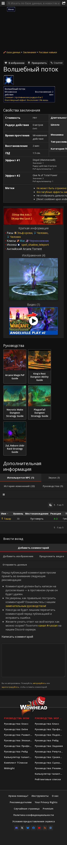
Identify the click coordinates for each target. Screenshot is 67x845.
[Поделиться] (63, 3)
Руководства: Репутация (49, 751)
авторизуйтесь (39, 683)
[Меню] (3, 3)
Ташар (7, 518)
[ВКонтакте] (50, 827)
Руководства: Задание (49, 746)
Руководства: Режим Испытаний (49, 768)
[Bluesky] (27, 827)
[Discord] (16, 827)
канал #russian (48, 625)
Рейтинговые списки (48, 779)
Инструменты (40, 795)
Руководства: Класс (16, 723)
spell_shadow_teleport (35, 244)
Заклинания (29, 52)
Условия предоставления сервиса (33, 821)
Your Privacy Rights (46, 802)
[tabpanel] (33, 516)
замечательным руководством (26, 606)
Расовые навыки (48, 52)
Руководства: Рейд (16, 751)
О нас (55, 795)
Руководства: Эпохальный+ (18, 740)
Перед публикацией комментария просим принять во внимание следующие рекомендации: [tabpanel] (31, 629)
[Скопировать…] (50, 505)
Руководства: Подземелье (49, 734)
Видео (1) (33, 304)
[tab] (20, 478)
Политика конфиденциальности (33, 815)
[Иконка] (9, 80)
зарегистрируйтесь (10, 687)
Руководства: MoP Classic (49, 718)
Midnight (9, 768)
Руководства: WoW (16, 718)
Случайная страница (27, 808)
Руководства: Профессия (18, 746)
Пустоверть (36, 518)
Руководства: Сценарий (49, 762)
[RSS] (44, 827)
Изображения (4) (33, 255)
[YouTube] (39, 827)
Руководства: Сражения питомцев (49, 757)
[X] (22, 827)
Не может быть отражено (52, 188)
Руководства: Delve (16, 729)
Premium (48, 808)
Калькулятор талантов (18, 757)
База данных (13, 52)
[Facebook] (33, 827)
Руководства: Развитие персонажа (18, 734)
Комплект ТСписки (15, 762)
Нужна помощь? (18, 795)
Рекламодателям (21, 802)
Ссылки (58, 62)
